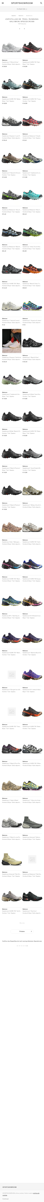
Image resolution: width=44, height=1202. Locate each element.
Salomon (21, 15)
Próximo (22, 931)
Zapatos (14, 15)
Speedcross (29, 15)
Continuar (6, 1199)
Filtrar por (22, 9)
